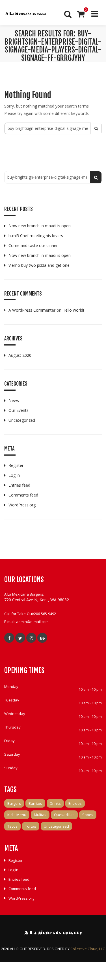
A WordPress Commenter (31, 310)
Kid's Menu (16, 814)
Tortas (30, 826)
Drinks (55, 803)
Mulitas (40, 814)
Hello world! (73, 310)
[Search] (67, 14)
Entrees (75, 803)
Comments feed (23, 495)
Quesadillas (64, 814)
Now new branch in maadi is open (39, 225)
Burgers (14, 803)
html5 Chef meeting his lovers (35, 235)
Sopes (87, 814)
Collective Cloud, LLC (87, 948)
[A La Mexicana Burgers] (25, 14)
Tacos (12, 826)
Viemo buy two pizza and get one (39, 265)
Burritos (35, 803)
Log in (14, 475)
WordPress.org (22, 505)
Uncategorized (21, 420)
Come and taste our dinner (33, 245)
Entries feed (19, 485)
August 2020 (19, 355)
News (13, 400)
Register (15, 465)
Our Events (18, 410)
